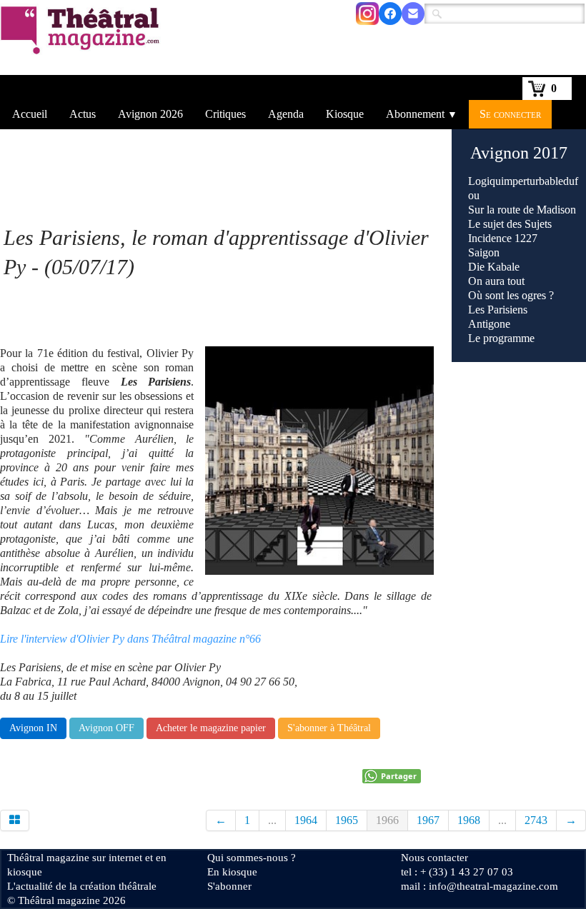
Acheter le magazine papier (211, 728)
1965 (346, 820)
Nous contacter (434, 857)
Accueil (29, 114)
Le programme (501, 338)
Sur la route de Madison (522, 210)
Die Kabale (494, 267)
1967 (428, 820)
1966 (387, 820)
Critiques (225, 114)
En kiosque (232, 872)
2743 (536, 820)
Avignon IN (33, 728)
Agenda (286, 114)
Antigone (489, 324)
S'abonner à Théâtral (329, 728)
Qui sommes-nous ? (251, 857)
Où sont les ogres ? (511, 295)
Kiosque (345, 114)
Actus (82, 114)
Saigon (484, 252)
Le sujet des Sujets (510, 224)
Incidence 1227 (502, 238)
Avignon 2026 (150, 114)
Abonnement (421, 114)
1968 (468, 820)
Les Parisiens (497, 309)
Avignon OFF (106, 728)
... (272, 820)
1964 (305, 820)
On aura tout (496, 281)
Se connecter (510, 114)
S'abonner (229, 886)
